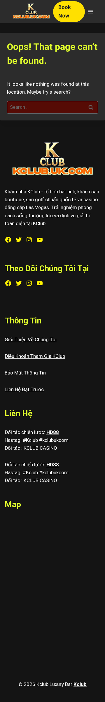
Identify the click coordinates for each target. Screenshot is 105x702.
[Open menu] (90, 11)
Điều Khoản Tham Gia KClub (35, 356)
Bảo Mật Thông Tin (25, 373)
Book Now (64, 11)
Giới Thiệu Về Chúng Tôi (31, 339)
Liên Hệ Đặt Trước (24, 389)
